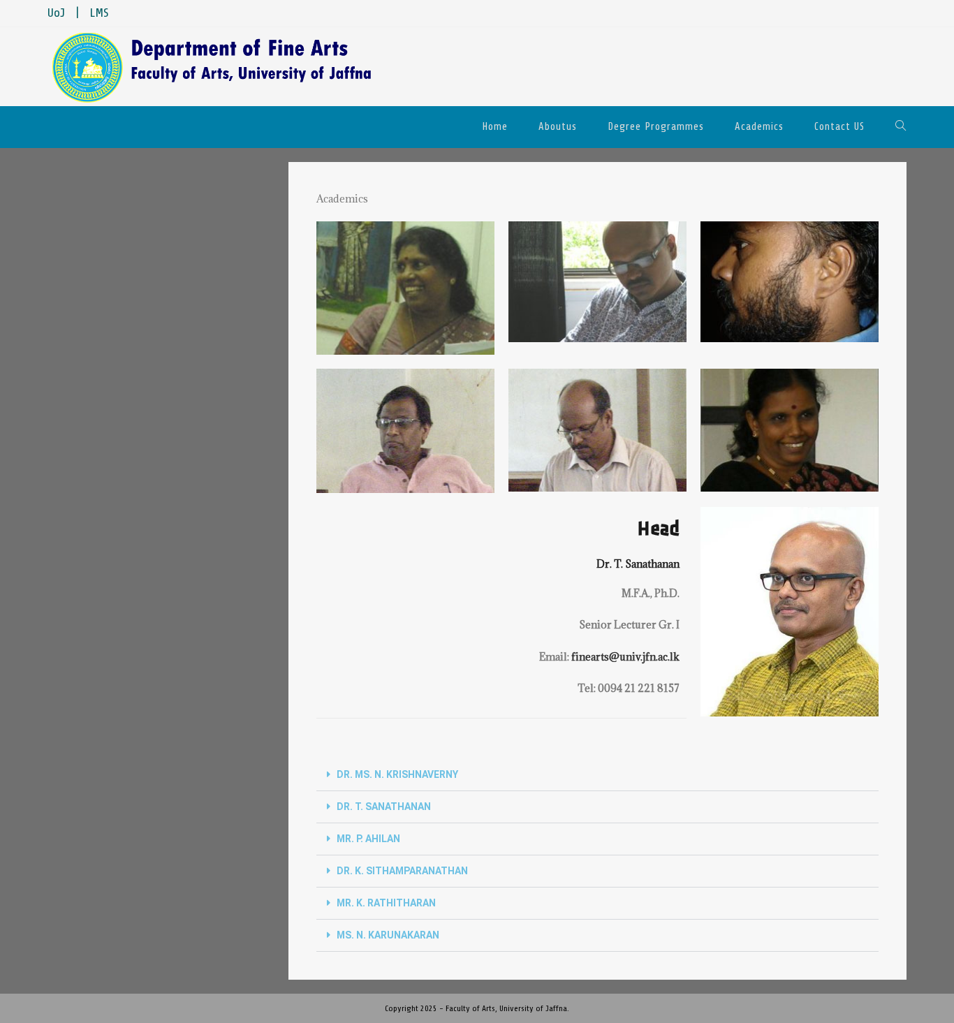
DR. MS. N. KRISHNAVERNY (397, 774)
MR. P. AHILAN (368, 838)
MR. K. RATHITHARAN (386, 902)
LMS (99, 13)
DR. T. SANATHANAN (384, 806)
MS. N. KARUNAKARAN (388, 935)
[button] (597, 775)
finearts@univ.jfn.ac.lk (625, 656)
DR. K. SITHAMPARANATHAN (402, 870)
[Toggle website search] (901, 127)
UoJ (56, 13)
